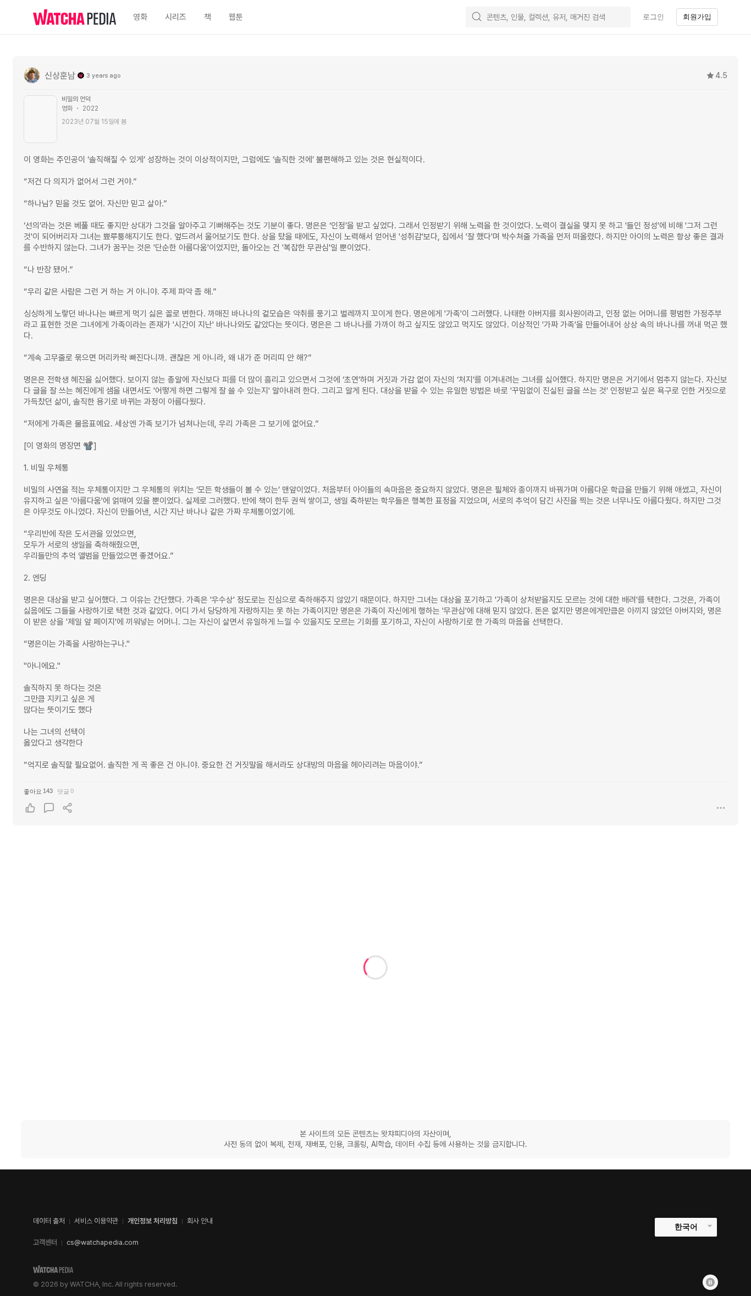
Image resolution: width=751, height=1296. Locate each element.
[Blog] (710, 1282)
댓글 (65, 791)
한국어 (686, 1226)
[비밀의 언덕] (40, 119)
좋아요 (38, 791)
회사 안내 (200, 1221)
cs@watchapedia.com (103, 1242)
